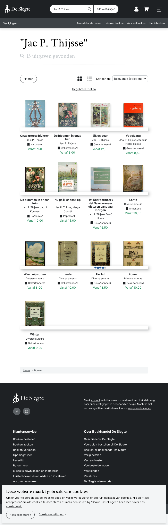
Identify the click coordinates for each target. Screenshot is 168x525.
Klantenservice (24, 431)
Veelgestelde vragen (139, 408)
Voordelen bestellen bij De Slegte (105, 444)
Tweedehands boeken (89, 23)
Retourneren (21, 465)
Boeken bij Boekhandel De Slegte (105, 449)
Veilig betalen (92, 455)
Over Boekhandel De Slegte (105, 431)
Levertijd (18, 460)
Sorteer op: (103, 78)
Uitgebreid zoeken (84, 89)
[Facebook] (17, 411)
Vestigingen (91, 470)
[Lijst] (89, 79)
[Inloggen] (136, 9)
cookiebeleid (14, 506)
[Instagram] (27, 411)
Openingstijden (23, 455)
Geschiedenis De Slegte (99, 439)
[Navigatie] (159, 9)
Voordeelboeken (136, 23)
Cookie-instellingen (51, 514)
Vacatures (90, 476)
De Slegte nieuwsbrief (98, 481)
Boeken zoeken (23, 444)
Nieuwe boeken (115, 23)
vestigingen (102, 404)
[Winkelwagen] (146, 9)
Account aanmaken (25, 481)
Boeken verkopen (24, 449)
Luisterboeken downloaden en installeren (39, 476)
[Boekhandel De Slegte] (18, 9)
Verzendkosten (93, 460)
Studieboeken (157, 23)
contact (95, 400)
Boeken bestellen (24, 439)
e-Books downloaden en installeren (36, 470)
